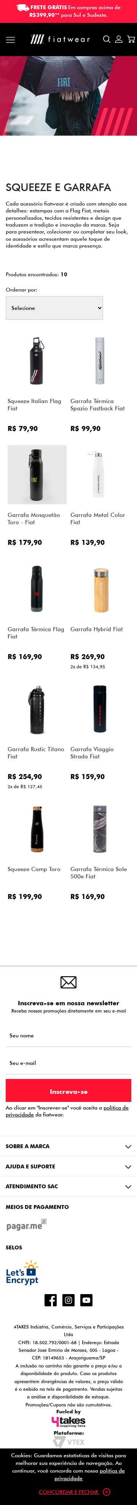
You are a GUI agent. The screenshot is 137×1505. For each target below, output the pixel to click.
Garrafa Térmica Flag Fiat (36, 632)
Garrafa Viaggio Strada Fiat (92, 752)
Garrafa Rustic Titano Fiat (36, 752)
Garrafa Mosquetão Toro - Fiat (34, 518)
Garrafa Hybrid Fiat (96, 629)
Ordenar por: (22, 289)
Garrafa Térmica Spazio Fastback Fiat (97, 404)
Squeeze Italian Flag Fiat (34, 404)
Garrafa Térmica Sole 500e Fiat (98, 872)
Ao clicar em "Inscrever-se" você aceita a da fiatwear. (67, 1111)
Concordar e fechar (69, 1491)
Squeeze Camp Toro (34, 869)
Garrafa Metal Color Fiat (97, 518)
